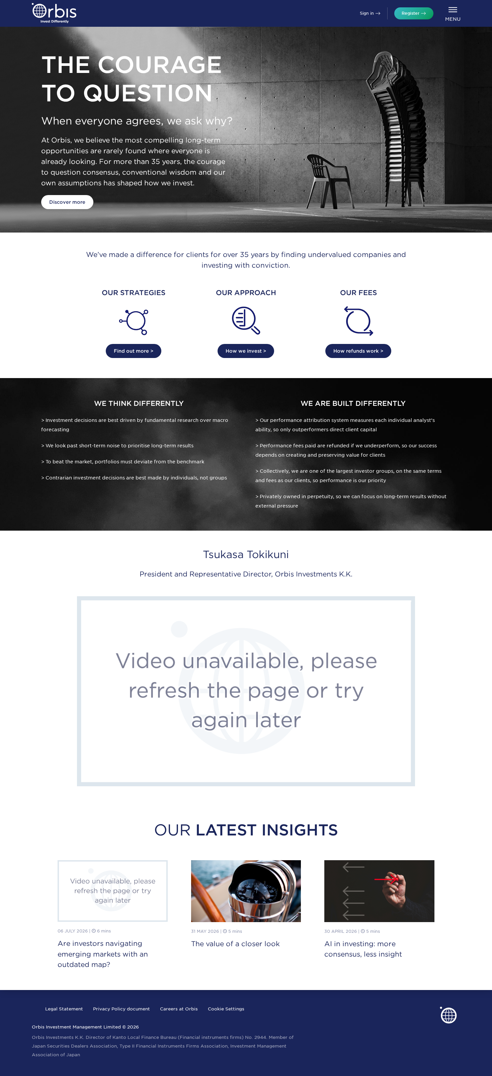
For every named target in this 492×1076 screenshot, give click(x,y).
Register (410, 13)
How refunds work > (358, 351)
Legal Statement (64, 1008)
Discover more (67, 202)
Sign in (367, 13)
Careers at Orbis (179, 1008)
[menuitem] (452, 13)
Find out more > (133, 351)
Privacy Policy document (121, 1008)
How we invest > (246, 351)
